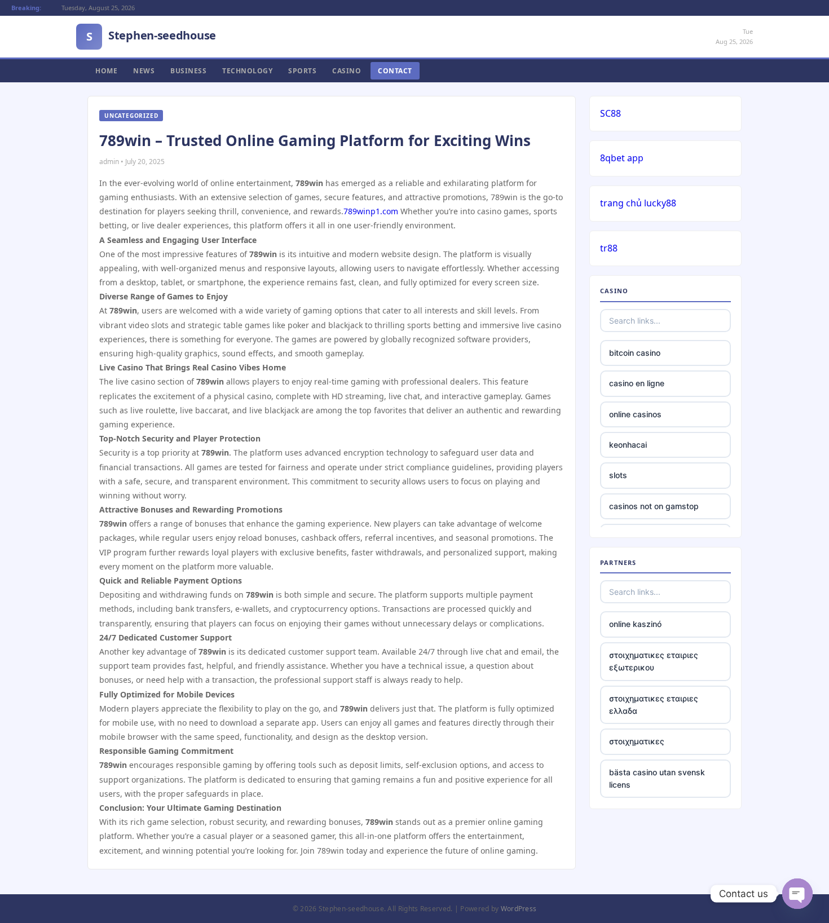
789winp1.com (370, 211)
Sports (302, 71)
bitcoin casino (634, 352)
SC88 (610, 113)
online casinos (635, 414)
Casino (346, 71)
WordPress (519, 908)
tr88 (609, 248)
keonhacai (628, 444)
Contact (395, 71)
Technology (247, 71)
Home (106, 71)
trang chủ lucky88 (638, 203)
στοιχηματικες (636, 741)
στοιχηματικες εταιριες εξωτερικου (653, 661)
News (144, 71)
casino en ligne (636, 383)
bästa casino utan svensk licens (657, 778)
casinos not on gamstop (654, 506)
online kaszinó (635, 624)
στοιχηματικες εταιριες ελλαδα (653, 705)
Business (188, 71)
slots (618, 475)
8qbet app (621, 158)
